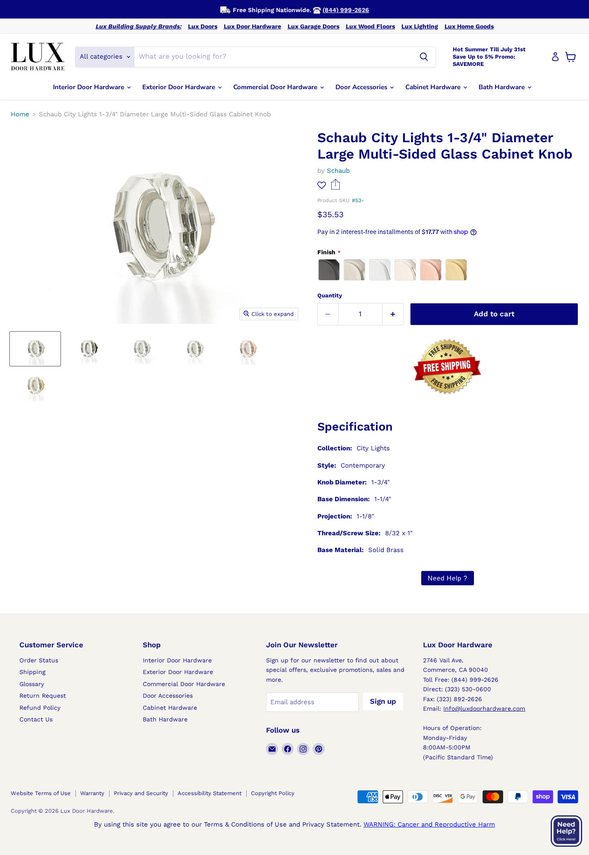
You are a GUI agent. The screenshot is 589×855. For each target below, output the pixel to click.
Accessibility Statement (209, 793)
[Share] (335, 187)
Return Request (42, 695)
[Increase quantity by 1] (393, 314)
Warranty (92, 793)
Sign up (383, 701)
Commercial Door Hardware (276, 87)
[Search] (423, 57)
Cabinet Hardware (433, 87)
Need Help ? (447, 578)
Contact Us (36, 719)
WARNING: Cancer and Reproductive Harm (429, 824)
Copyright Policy (272, 793)
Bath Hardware (502, 87)
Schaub (338, 171)
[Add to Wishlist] (321, 185)
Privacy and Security (141, 793)
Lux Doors (202, 26)
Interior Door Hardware (89, 87)
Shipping (32, 671)
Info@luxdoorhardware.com (484, 708)
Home (20, 114)
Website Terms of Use (41, 793)
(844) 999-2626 (346, 9)
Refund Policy (39, 707)
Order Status (38, 660)
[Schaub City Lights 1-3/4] (35, 349)
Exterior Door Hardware (179, 87)
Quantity (329, 295)
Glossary (31, 683)
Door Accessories (362, 87)
